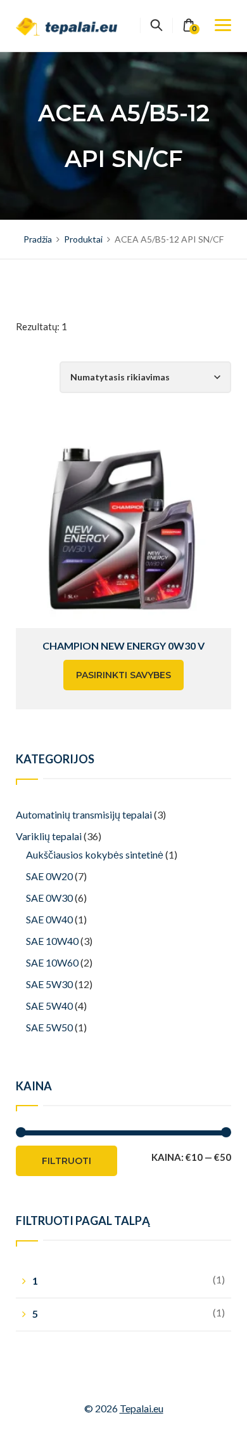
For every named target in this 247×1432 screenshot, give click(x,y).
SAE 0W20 (49, 876)
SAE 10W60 (52, 962)
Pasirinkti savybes (123, 675)
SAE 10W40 (52, 941)
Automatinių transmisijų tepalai (84, 814)
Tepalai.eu (141, 1408)
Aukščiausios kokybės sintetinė (94, 854)
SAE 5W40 (49, 1006)
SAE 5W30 (49, 984)
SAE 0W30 (49, 898)
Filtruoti (66, 1161)
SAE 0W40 (49, 919)
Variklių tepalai (49, 836)
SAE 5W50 (49, 1027)
